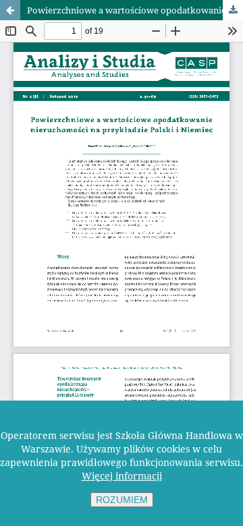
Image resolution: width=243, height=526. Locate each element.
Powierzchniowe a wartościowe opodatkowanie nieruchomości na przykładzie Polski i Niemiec (135, 10)
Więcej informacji (122, 475)
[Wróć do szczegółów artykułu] (10, 10)
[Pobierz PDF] (233, 10)
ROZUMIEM (122, 499)
